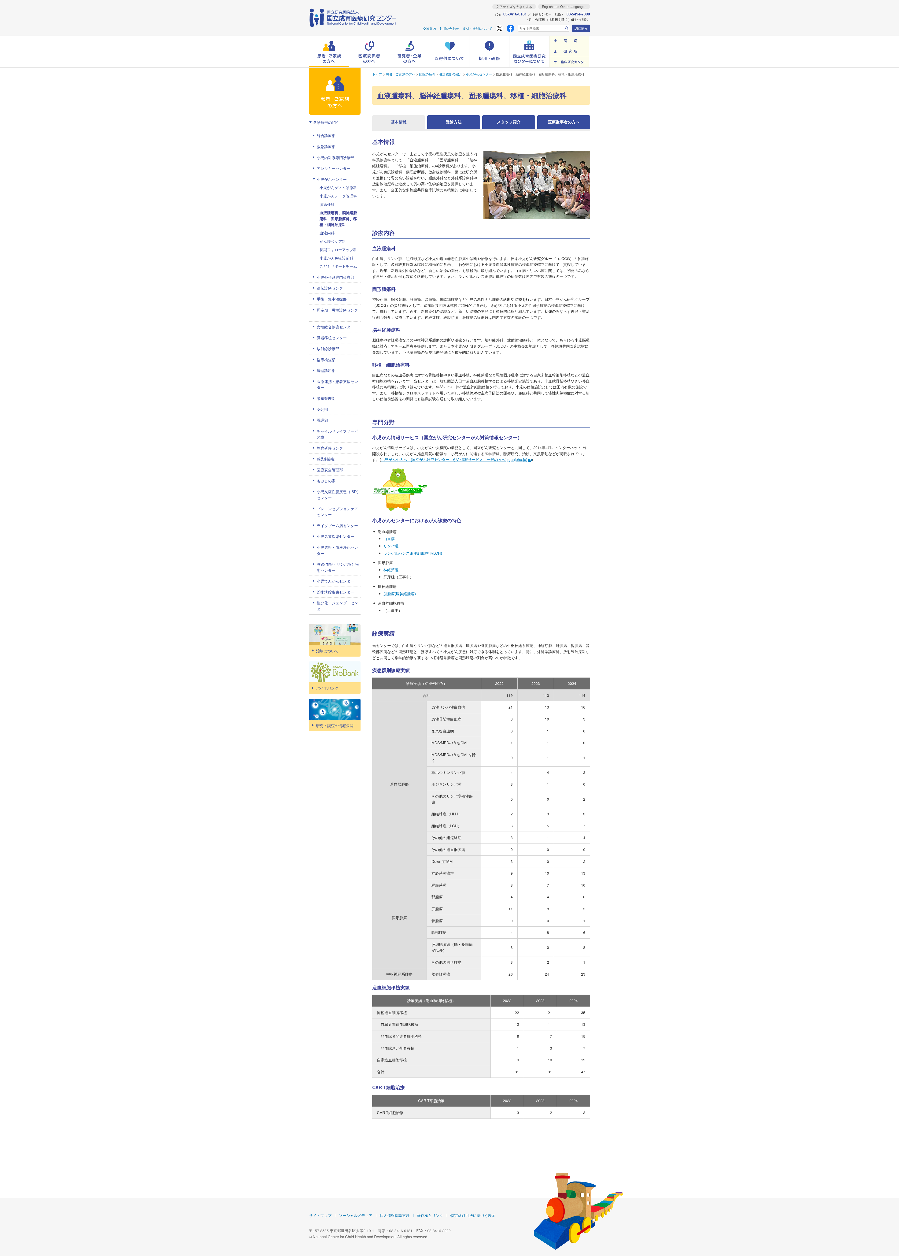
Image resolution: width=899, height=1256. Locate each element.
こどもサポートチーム (338, 266)
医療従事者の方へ (564, 122)
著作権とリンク (430, 1215)
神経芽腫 (390, 569)
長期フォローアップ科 (338, 249)
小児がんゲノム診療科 (338, 187)
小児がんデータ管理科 (338, 196)
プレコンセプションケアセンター (337, 511)
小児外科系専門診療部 (335, 277)
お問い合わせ (449, 28)
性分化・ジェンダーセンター (337, 606)
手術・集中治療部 (332, 299)
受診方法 (454, 122)
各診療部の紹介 (450, 74)
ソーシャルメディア (355, 1215)
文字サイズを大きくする (514, 6)
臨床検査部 (326, 359)
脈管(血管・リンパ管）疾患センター (338, 567)
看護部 (322, 420)
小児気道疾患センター (335, 536)
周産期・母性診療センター (337, 313)
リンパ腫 (390, 546)
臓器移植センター (332, 337)
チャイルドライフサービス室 (337, 434)
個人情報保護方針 (395, 1215)
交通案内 (429, 28)
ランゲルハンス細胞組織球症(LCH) (412, 553)
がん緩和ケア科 (333, 241)
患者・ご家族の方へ (400, 74)
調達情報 (581, 28)
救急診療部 (326, 146)
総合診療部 (326, 135)
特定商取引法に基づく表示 (472, 1215)
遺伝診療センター (332, 288)
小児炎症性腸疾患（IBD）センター (339, 494)
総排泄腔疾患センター (335, 592)
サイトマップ (320, 1215)
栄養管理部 (326, 398)
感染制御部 (326, 459)
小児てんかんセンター (335, 581)
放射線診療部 (328, 348)
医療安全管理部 (330, 469)
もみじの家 (326, 480)
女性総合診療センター (335, 327)
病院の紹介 (427, 74)
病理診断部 (326, 370)
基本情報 (399, 122)
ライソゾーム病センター (337, 525)
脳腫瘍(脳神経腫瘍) (399, 593)
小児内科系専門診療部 (335, 157)
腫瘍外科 (327, 204)
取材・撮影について (477, 28)
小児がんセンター (479, 74)
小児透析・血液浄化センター (337, 550)
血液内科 (327, 233)
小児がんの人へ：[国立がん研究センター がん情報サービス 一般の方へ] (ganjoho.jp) (454, 459)
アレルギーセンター (333, 168)
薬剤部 (322, 409)
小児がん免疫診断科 (336, 258)
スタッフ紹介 (509, 122)
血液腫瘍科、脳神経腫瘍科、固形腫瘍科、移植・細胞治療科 (338, 218)
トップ (377, 74)
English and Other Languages (564, 6)
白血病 (389, 538)
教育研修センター (332, 448)
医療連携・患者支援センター (337, 384)
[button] (329, 51)
